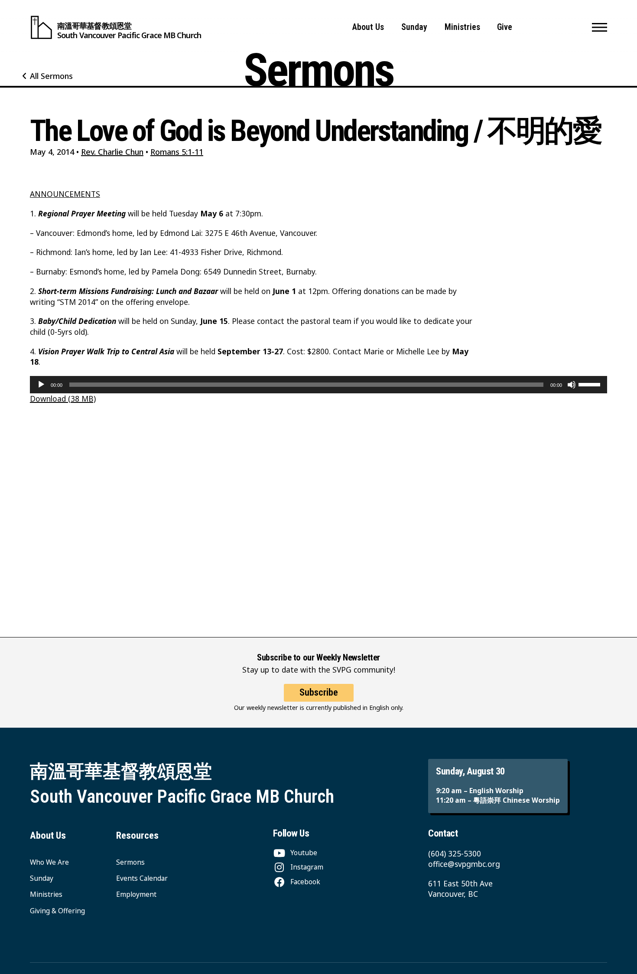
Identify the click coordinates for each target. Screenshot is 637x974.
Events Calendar (142, 878)
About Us (368, 27)
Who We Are (49, 862)
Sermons (130, 862)
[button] (599, 27)
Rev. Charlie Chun (112, 152)
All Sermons (51, 76)
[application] (318, 384)
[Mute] (571, 384)
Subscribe (318, 692)
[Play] (41, 384)
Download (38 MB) (63, 398)
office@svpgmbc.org (464, 864)
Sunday (414, 27)
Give (504, 27)
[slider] (590, 384)
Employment (136, 894)
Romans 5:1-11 (176, 152)
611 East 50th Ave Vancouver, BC (460, 888)
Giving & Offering (57, 910)
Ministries (462, 27)
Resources (137, 835)
